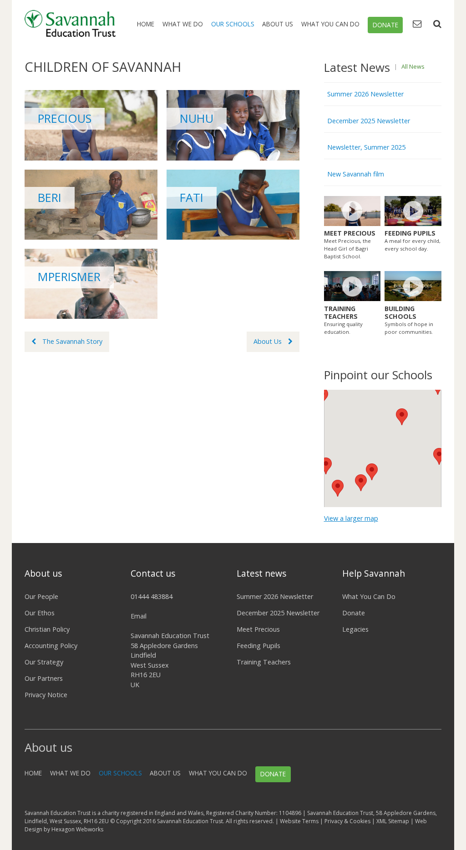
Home (145, 24)
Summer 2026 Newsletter (365, 94)
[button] (401, 417)
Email (139, 616)
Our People (41, 596)
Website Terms (299, 821)
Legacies (355, 629)
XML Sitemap (392, 821)
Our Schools (232, 24)
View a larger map (351, 518)
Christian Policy (47, 629)
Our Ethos (40, 613)
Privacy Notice (46, 694)
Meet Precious (258, 629)
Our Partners (44, 678)
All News (413, 66)
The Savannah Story (72, 341)
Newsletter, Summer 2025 (366, 147)
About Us (277, 24)
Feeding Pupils (258, 645)
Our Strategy (44, 662)
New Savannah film (355, 174)
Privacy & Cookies (347, 821)
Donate (385, 25)
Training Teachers (264, 662)
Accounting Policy (51, 645)
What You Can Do (330, 24)
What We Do (182, 24)
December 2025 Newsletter (368, 120)
